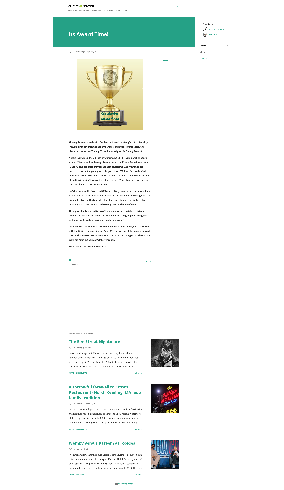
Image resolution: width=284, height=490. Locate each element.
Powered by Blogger (125, 484)
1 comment (80, 474)
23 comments (81, 373)
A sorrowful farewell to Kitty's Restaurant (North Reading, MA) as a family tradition (105, 392)
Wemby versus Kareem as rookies (102, 443)
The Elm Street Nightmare (94, 341)
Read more (137, 373)
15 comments (81, 429)
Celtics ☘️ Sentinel (82, 6)
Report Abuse (205, 58)
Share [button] (165, 60)
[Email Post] (70, 261)
